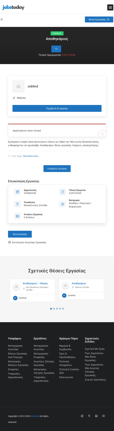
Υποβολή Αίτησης (57, 168)
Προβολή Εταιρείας (57, 108)
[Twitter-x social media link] (89, 415)
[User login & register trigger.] (1, 19)
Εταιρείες (13, 369)
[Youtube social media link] (103, 415)
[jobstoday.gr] (12, 7)
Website (21, 97)
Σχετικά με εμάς (95, 348)
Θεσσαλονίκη (30, 155)
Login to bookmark (56, 48)
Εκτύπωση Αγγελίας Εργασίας (29, 242)
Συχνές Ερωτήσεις (95, 379)
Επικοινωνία (66, 377)
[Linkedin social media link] (96, 415)
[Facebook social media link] (82, 415)
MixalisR (34, 416)
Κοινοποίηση (20, 234)
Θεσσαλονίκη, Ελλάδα (35, 205)
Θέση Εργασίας (97, 19)
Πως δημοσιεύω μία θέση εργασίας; (94, 357)
